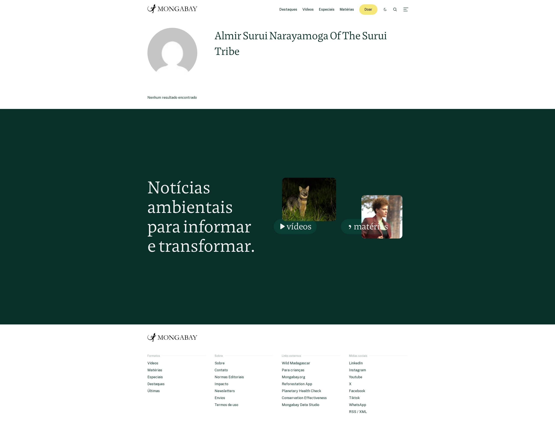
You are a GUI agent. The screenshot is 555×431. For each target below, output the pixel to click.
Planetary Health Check (301, 391)
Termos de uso (226, 405)
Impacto (221, 384)
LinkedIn (356, 363)
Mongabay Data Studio (300, 405)
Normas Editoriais (229, 377)
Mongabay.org (293, 377)
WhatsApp (357, 405)
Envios (220, 398)
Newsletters (225, 391)
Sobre (220, 363)
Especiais (327, 9)
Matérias (347, 9)
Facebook (357, 391)
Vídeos (308, 9)
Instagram (357, 370)
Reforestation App (297, 384)
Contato (221, 370)
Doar (368, 9)
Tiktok (354, 398)
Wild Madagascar (296, 363)
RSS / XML (358, 412)
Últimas (153, 391)
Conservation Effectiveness (304, 398)
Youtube (355, 377)
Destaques (288, 9)
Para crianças (293, 370)
